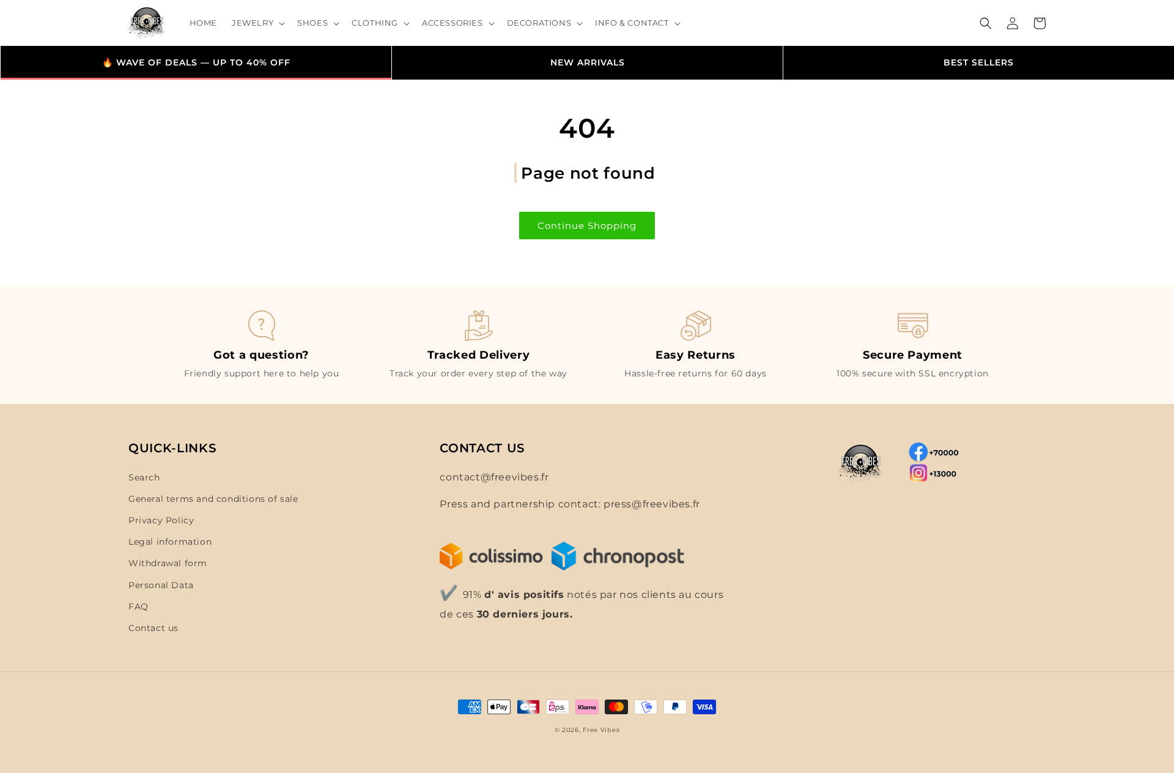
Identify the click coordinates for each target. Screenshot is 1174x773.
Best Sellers (978, 62)
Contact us (153, 627)
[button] (257, 22)
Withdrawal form (167, 563)
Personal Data (161, 585)
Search (144, 477)
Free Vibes (601, 730)
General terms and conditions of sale (213, 498)
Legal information (170, 541)
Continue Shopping (587, 225)
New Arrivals (587, 62)
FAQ (138, 606)
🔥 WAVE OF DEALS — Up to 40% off (196, 62)
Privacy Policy (161, 520)
